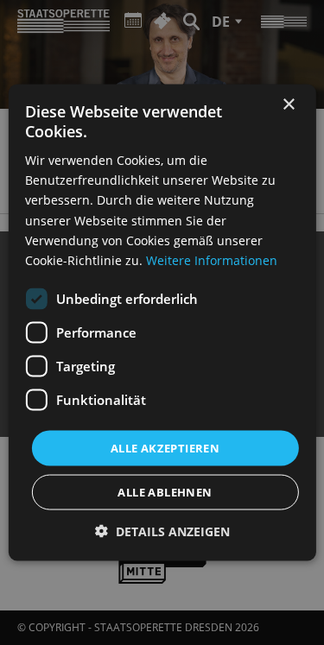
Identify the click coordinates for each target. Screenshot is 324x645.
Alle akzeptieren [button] (165, 447)
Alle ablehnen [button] (165, 492)
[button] (162, 531)
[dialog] (162, 322)
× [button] (288, 104)
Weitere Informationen (211, 259)
